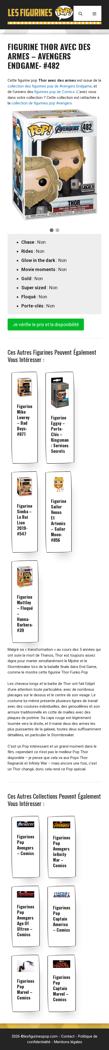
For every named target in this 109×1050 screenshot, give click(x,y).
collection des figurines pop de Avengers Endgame (50, 86)
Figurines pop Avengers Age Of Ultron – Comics (25, 920)
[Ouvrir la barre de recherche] (80, 13)
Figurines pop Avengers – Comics (25, 844)
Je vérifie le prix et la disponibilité (46, 324)
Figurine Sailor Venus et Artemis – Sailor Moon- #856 (58, 520)
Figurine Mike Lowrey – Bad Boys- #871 (24, 420)
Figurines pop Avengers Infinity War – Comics (61, 851)
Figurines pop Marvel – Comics (25, 989)
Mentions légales (68, 1042)
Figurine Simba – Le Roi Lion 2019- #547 (24, 520)
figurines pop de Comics (54, 92)
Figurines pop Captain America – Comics (61, 918)
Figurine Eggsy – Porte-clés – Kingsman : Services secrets (60, 434)
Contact (68, 1036)
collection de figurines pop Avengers (41, 103)
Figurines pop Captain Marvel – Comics (61, 988)
